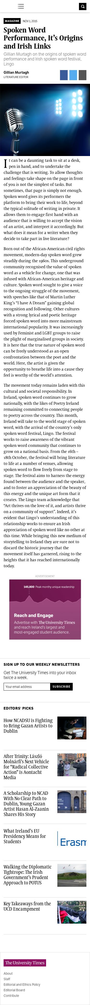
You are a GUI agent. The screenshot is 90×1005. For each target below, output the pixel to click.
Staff (7, 979)
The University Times (7, 5)
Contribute (11, 995)
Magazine (12, 21)
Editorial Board (14, 990)
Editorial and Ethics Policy (22, 984)
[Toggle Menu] (21, 6)
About (8, 973)
